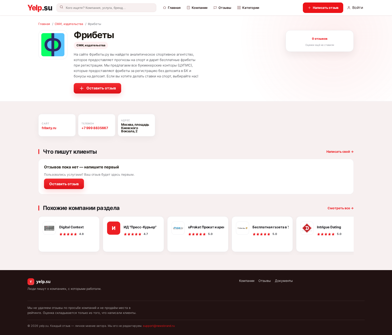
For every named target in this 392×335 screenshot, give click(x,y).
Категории (250, 8)
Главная (174, 8)
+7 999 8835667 (94, 128)
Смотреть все (341, 208)
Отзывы (224, 8)
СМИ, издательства (69, 24)
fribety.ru (49, 128)
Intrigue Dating (329, 227)
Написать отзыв (325, 8)
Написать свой (340, 151)
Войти (357, 7)
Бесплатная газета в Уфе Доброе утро (270, 227)
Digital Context (71, 227)
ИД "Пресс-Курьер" (140, 227)
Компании (199, 8)
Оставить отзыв (101, 88)
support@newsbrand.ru (159, 326)
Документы (284, 281)
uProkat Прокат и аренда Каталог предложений (206, 227)
